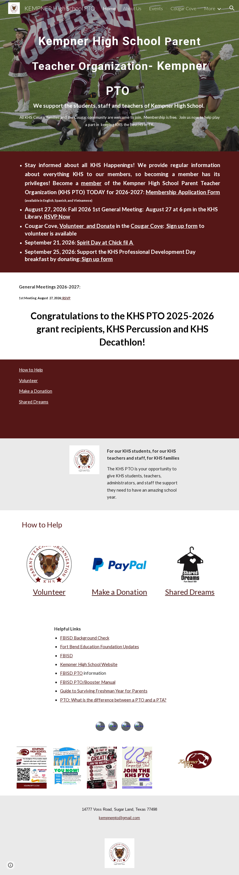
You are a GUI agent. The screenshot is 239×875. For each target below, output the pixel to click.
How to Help (31, 369)
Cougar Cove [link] (183, 8)
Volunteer (28, 380)
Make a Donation (35, 391)
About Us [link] (132, 8)
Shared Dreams (33, 401)
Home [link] (109, 8)
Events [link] (156, 8)
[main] (119, 75)
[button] (232, 8)
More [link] (209, 8)
